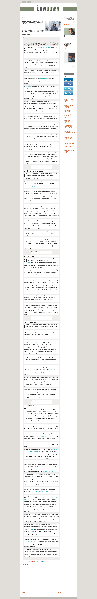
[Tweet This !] (28, 561)
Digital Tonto (67, 98)
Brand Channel (67, 131)
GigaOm (66, 101)
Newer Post (23, 592)
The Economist (67, 115)
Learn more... (66, 46)
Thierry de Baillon (68, 112)
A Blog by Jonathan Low (51, 12)
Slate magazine (67, 122)
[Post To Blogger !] (40, 561)
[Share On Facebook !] (29, 561)
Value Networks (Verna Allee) (70, 114)
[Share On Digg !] (36, 561)
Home (41, 592)
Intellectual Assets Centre (69, 107)
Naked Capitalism (68, 155)
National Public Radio (68, 119)
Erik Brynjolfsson (68, 110)
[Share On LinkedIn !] (31, 561)
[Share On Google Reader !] (41, 561)
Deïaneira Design (72, 597)
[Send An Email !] (43, 561)
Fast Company (67, 111)
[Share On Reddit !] (30, 561)
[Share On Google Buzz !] (32, 561)
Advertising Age (67, 96)
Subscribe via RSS (69, 24)
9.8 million (40, 303)
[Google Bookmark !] (42, 561)
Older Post (59, 592)
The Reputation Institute (69, 125)
